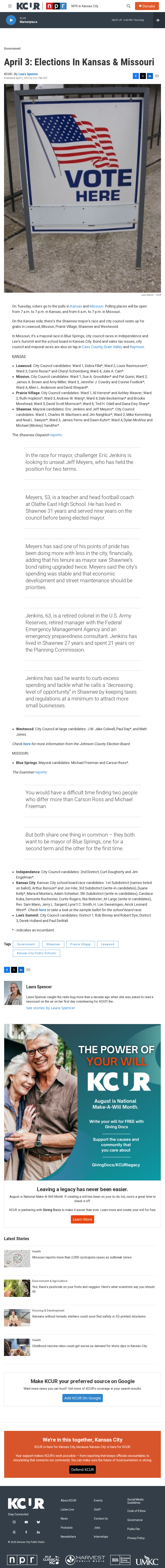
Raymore (137, 347)
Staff (97, 1509)
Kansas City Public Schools (36, 953)
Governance (135, 1520)
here (26, 744)
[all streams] (159, 20)
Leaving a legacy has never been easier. (82, 1189)
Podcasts (67, 1527)
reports (56, 435)
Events (98, 1500)
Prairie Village (80, 944)
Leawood (107, 944)
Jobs (97, 1527)
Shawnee (53, 944)
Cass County (92, 347)
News (64, 1518)
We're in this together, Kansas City (82, 1440)
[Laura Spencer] (13, 993)
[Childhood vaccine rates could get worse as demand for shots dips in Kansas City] (17, 1347)
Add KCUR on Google (82, 1398)
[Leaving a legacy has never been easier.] (82, 1102)
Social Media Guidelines (135, 1501)
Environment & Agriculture (49, 1281)
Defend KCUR (82, 1469)
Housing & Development (48, 1310)
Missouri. (97, 306)
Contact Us (101, 1518)
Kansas (76, 306)
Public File (133, 1529)
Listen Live (67, 1509)
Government (12, 48)
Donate (148, 6)
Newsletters (68, 1536)
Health (36, 1251)
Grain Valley (113, 347)
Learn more (82, 1219)
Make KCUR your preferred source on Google (83, 1381)
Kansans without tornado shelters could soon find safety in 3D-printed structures (89, 1316)
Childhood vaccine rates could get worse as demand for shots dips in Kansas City (89, 1346)
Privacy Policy (136, 1538)
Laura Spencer (28, 74)
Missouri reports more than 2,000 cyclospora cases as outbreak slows (82, 1257)
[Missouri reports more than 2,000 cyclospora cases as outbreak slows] (17, 1258)
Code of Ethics (136, 1511)
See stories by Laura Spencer (50, 1007)
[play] (11, 20)
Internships (101, 1536)
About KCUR (68, 1500)
